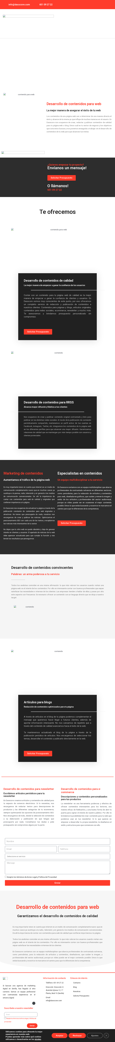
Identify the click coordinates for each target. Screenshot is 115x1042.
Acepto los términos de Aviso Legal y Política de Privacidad (32, 877)
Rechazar (77, 1035)
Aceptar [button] (59, 1035)
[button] (110, 23)
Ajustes (94, 1035)
